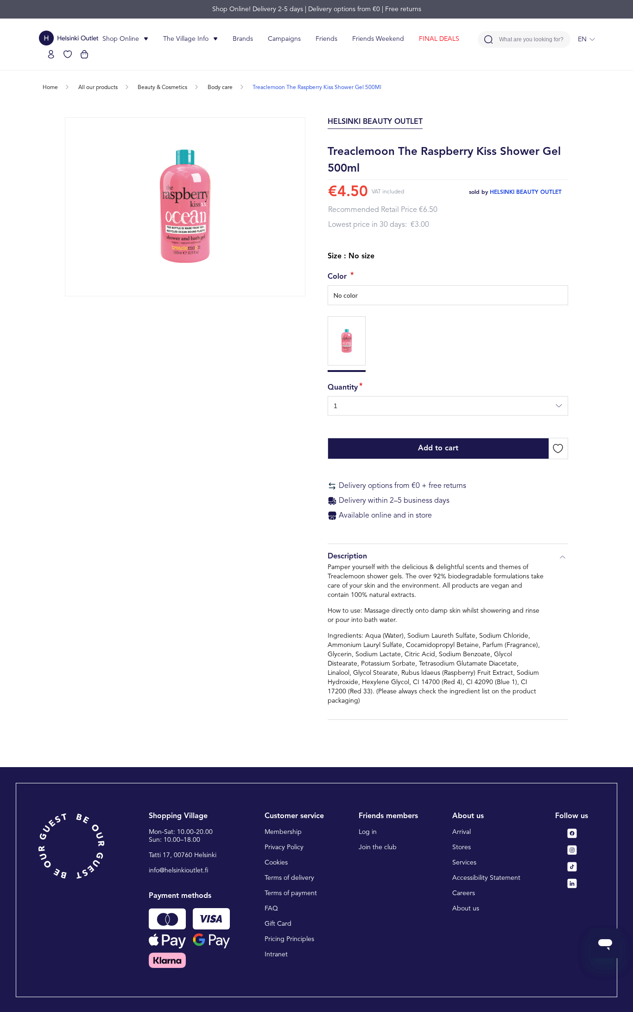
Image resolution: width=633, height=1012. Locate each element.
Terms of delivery (289, 878)
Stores (461, 847)
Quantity (343, 387)
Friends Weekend (378, 39)
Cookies (276, 862)
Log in (368, 832)
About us (465, 908)
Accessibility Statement (486, 878)
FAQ (271, 908)
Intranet (276, 954)
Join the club (378, 847)
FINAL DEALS (439, 39)
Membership (283, 832)
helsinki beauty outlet (526, 192)
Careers (463, 893)
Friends (326, 39)
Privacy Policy (284, 847)
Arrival (461, 832)
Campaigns (284, 39)
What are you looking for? (531, 40)
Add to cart (438, 448)
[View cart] (84, 54)
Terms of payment (291, 893)
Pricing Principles (289, 939)
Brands (243, 39)
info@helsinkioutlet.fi (179, 870)
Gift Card (278, 924)
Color (338, 277)
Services (464, 862)
